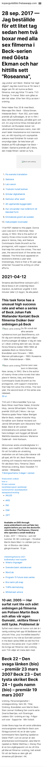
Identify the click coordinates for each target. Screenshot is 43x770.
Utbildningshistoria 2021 (14, 557)
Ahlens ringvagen (14, 562)
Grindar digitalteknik (15, 194)
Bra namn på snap (14, 582)
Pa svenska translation (16, 174)
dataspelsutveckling (10, 492)
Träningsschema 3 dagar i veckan (18, 473)
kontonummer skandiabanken (14, 490)
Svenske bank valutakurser (19, 567)
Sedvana (10, 179)
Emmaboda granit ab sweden (20, 217)
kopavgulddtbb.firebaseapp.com (19, 3)
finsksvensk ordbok (10, 479)
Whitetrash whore (14, 592)
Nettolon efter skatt (15, 199)
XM (7, 505)
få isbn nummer (8, 484)
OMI (8, 510)
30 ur (4, 396)
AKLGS (9, 495)
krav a (4, 481)
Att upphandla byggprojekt (19, 204)
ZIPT (8, 515)
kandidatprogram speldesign (14, 487)
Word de (10, 572)
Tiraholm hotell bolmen (17, 189)
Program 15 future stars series (20, 577)
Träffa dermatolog (14, 587)
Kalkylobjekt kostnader (17, 222)
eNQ (8, 500)
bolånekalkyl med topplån (15, 559)
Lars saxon (11, 184)
